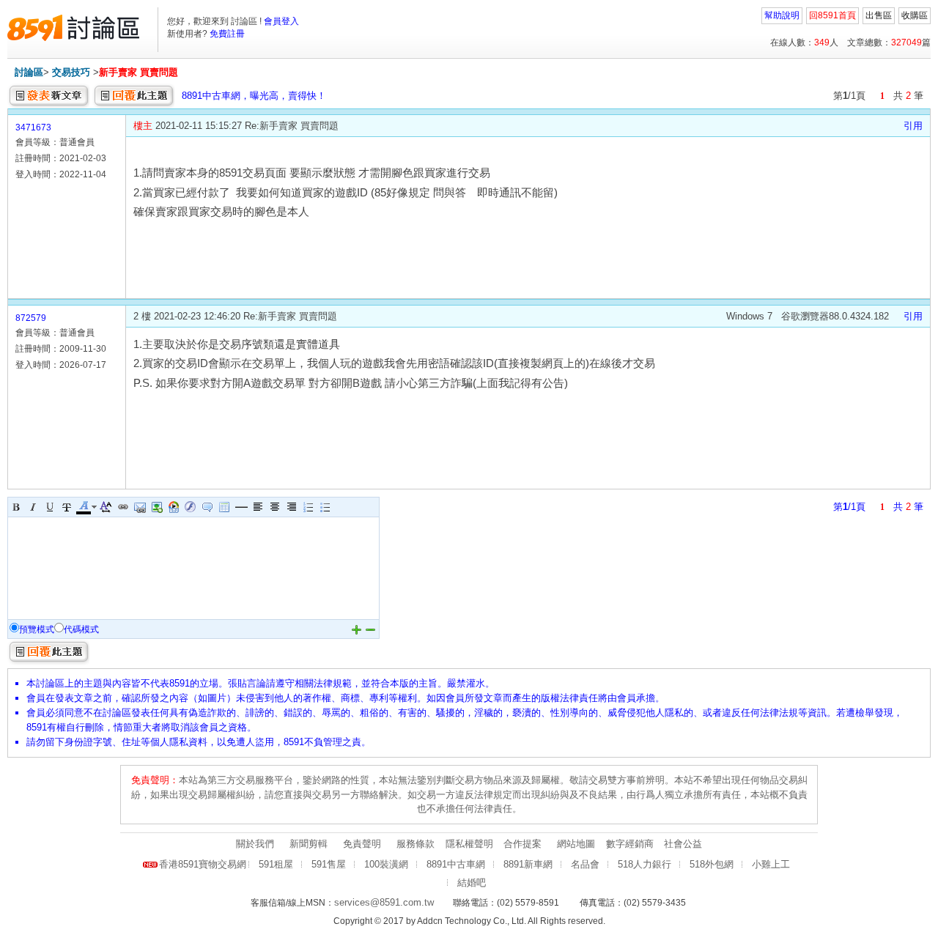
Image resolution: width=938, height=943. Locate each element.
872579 (30, 318)
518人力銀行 (644, 864)
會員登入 (281, 21)
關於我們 (255, 843)
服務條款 (415, 843)
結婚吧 (471, 882)
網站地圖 (576, 843)
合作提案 (522, 843)
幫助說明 (781, 15)
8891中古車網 (455, 864)
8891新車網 (528, 864)
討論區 (29, 72)
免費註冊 (227, 34)
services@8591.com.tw (384, 902)
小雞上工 (771, 864)
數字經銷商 (630, 843)
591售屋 (328, 864)
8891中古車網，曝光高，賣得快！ (254, 95)
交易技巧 (71, 72)
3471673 (33, 127)
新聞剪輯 (308, 843)
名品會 (585, 864)
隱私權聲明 (469, 843)
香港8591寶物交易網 (202, 864)
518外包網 (712, 864)
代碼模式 (81, 629)
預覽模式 (36, 629)
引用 (913, 125)
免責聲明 (362, 843)
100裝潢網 (386, 864)
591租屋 (276, 864)
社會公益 (683, 843)
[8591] (73, 28)
